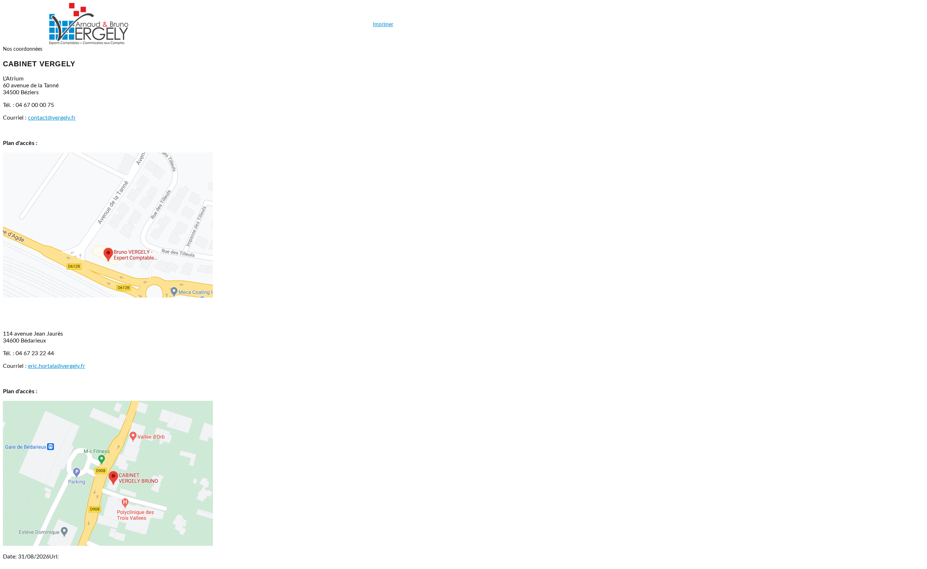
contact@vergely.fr (52, 118)
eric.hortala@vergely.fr (56, 366)
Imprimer (383, 24)
